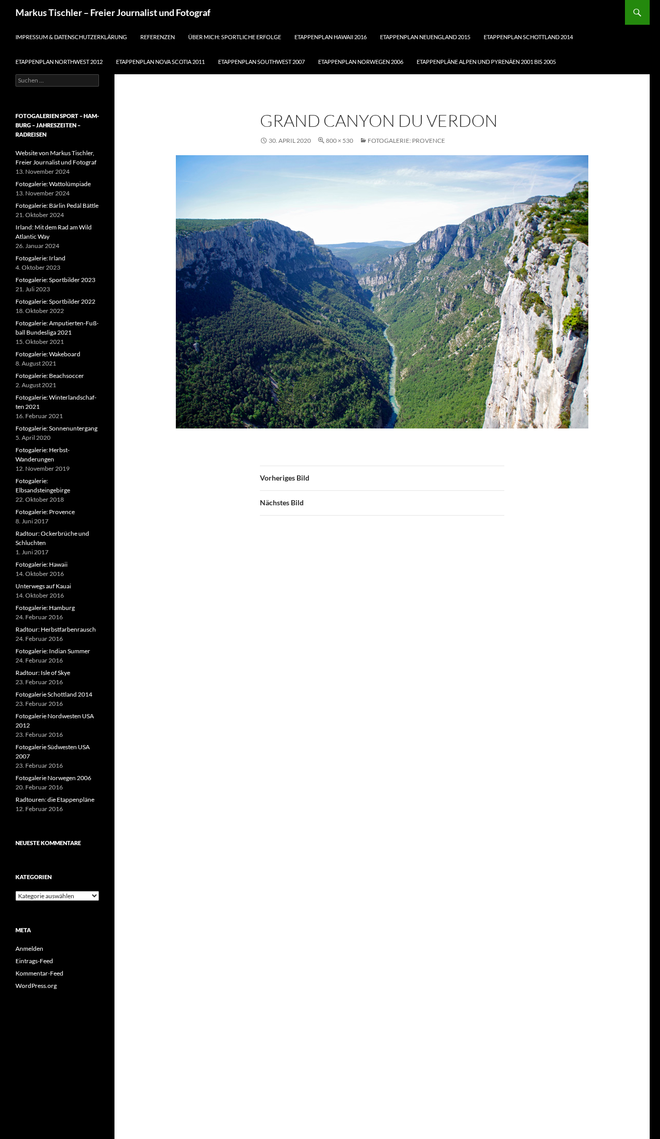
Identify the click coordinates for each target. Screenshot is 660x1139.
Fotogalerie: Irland (40, 258)
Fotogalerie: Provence (406, 140)
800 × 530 (339, 140)
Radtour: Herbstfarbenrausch (55, 629)
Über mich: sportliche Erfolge (234, 37)
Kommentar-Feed (39, 973)
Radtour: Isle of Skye (42, 672)
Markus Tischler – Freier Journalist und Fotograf (112, 12)
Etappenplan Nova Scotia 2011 (160, 61)
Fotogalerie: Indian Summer (52, 651)
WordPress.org (36, 985)
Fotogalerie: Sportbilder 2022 (55, 301)
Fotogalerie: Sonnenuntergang (56, 428)
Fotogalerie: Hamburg (45, 608)
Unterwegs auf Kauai (43, 586)
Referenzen (157, 37)
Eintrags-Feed (34, 961)
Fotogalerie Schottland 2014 (53, 694)
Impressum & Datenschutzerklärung (71, 37)
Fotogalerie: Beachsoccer (49, 375)
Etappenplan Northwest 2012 (59, 61)
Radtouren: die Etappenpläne (54, 799)
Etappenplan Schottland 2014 (528, 37)
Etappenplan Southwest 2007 (261, 61)
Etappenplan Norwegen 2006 (360, 61)
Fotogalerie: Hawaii (41, 564)
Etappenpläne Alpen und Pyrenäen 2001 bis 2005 (486, 61)
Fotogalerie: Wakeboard (47, 354)
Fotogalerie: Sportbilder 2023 (55, 280)
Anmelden (29, 948)
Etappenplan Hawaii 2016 (330, 37)
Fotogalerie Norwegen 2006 (53, 778)
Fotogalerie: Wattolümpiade (53, 184)
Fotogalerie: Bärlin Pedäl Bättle (56, 205)
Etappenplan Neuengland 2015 (425, 37)
